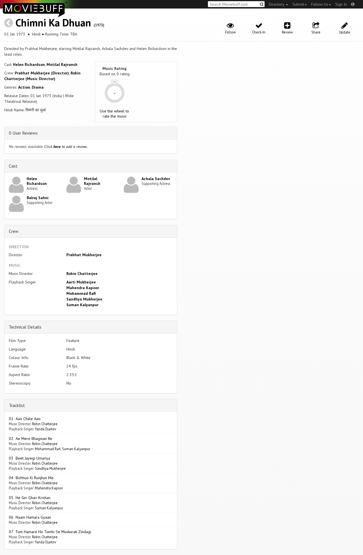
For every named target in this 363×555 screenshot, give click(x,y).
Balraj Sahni (37, 197)
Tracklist (17, 405)
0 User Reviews (23, 133)
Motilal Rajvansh (62, 64)
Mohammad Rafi (81, 293)
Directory (277, 4)
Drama (38, 87)
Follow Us (319, 4)
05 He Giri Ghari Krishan (29, 497)
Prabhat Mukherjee (84, 254)
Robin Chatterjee (82, 273)
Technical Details (25, 327)
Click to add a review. (66, 146)
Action (24, 87)
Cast (13, 166)
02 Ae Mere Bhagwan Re (30, 438)
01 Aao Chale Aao (25, 418)
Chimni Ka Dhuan (53, 22)
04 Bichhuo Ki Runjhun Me (31, 477)
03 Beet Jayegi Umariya (29, 458)
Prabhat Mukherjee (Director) (42, 73)
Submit (298, 4)
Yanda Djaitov (45, 429)
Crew (13, 231)
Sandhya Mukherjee (84, 299)
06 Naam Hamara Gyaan (30, 517)
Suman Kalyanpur (82, 304)
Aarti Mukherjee (81, 282)
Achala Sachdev (156, 178)
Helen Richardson (29, 64)
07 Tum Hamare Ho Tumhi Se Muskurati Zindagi (50, 531)
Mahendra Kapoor (82, 287)
